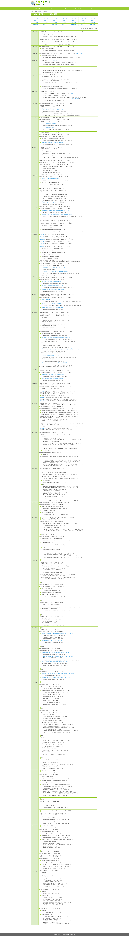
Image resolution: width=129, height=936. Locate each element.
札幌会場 (42, 236)
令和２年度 (45, 24)
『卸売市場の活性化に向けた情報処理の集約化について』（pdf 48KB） (58, 656)
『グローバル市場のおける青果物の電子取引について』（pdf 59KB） (58, 633)
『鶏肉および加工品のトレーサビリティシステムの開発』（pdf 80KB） (58, 673)
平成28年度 (73, 22)
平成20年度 (64, 20)
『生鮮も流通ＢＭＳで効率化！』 (49, 123)
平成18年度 (45, 20)
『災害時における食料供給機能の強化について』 (53, 285)
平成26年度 (54, 22)
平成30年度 (92, 22)
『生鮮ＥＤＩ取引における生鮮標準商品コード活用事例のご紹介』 (57, 214)
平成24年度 (35, 22)
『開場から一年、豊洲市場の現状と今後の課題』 (53, 109)
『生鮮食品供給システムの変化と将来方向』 (52, 281)
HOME (32, 11)
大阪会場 (42, 241)
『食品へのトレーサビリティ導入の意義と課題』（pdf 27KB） (56, 677)
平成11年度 (45, 18)
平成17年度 (35, 20)
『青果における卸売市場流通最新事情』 (51, 178)
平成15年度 (83, 18)
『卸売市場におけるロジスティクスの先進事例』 (53, 307)
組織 (64, 8)
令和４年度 (64, 24)
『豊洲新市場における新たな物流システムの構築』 (53, 289)
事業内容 (78, 8)
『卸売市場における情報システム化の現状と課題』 (53, 374)
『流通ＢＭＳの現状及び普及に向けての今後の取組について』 (56, 210)
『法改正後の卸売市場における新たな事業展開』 (53, 142)
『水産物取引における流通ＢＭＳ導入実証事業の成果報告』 (55, 271)
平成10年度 (35, 18)
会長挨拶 (38, 8)
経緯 (51, 8)
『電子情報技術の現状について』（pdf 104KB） (53, 640)
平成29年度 (83, 22)
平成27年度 (64, 22)
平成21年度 (73, 20)
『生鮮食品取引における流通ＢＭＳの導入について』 (54, 267)
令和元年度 (35, 24)
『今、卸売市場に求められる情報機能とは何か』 (53, 378)
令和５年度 (73, 24)
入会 (91, 8)
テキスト (80, 31)
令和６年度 (83, 24)
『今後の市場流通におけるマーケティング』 (52, 355)
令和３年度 (54, 24)
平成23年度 (92, 20)
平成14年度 (73, 18)
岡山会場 (42, 245)
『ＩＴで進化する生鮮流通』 (48, 127)
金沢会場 (42, 246)
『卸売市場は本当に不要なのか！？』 (50, 202)
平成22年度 (83, 20)
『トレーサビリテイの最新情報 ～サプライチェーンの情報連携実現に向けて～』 (60, 349)
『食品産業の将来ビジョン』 (48, 299)
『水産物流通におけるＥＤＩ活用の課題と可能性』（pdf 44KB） (57, 652)
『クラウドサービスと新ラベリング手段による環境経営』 (55, 363)
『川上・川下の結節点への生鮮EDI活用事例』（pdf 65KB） (55, 661)
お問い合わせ (94, 1)
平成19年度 (54, 20)
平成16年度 (92, 18)
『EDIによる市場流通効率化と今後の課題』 (52, 303)
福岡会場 (42, 243)
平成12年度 (54, 18)
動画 (76, 31)
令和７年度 (92, 24)
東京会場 (42, 234)
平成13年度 (64, 18)
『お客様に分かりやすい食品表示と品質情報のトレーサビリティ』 (57, 337)
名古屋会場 (42, 239)
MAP (90, 1)
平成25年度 (45, 22)
